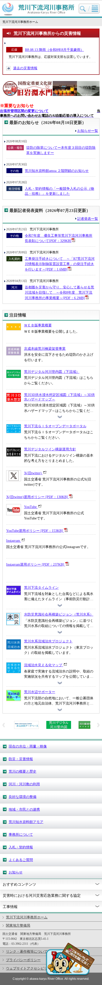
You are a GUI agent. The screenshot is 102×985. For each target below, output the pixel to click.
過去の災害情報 (25, 68)
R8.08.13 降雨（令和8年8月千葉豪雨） (54, 50)
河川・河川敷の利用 (24, 784)
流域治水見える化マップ (43, 665)
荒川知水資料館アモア (26, 822)
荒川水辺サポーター (39, 692)
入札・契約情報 (21, 847)
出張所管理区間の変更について (24, 111)
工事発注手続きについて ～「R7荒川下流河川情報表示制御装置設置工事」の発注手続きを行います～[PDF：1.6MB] (60, 264)
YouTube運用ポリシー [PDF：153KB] (35, 531)
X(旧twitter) (33, 473)
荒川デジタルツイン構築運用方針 (50, 449)
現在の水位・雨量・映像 (28, 746)
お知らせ (16, 872)
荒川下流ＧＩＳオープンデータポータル (55, 426)
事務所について (21, 834)
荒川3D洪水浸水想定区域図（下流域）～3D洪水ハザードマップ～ (59, 397)
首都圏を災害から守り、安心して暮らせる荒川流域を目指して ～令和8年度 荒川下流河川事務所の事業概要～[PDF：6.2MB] (59, 292)
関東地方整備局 (18, 925)
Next (98, 725)
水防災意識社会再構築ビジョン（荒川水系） (58, 614)
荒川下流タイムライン (41, 588)
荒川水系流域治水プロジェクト (48, 641)
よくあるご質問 (21, 860)
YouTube (31, 507)
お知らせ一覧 (87, 131)
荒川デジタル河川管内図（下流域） (51, 372)
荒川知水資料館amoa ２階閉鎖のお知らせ (57, 171)
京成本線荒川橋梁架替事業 (45, 349)
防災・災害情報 (21, 759)
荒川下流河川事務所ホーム (27, 917)
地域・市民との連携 (24, 809)
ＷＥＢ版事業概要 (38, 325)
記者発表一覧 (87, 219)
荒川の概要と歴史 (22, 771)
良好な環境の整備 (22, 797)
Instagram (13, 541)
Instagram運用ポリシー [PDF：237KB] (35, 564)
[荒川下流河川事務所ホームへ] (38, 14)
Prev (3, 725)
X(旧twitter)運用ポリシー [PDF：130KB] (37, 497)
